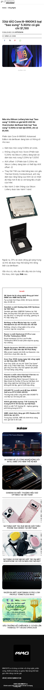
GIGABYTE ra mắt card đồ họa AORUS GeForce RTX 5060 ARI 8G (20, 391)
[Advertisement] (22, 94)
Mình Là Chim (10, 36)
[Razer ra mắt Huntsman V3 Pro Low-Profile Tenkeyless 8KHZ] (22, 577)
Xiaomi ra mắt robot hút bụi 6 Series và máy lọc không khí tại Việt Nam (21, 376)
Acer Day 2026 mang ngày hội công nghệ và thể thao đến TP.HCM (22, 360)
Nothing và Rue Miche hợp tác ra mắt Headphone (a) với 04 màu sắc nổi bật (20, 323)
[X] (9, 40)
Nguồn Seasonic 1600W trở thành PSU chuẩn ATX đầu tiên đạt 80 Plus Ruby (20, 349)
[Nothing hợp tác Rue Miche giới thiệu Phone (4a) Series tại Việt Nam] (22, 511)
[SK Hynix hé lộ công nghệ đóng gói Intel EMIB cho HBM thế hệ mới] (22, 444)
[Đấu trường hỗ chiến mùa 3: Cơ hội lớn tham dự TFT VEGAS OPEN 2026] (22, 610)
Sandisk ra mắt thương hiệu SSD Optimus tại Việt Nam (22, 308)
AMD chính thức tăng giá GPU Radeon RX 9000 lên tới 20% (22, 414)
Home (4, 8)
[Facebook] (4, 40)
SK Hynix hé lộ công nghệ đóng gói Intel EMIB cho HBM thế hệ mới (21, 296)
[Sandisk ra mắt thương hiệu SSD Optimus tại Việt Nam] (22, 477)
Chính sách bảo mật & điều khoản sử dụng (18, 685)
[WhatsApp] (20, 40)
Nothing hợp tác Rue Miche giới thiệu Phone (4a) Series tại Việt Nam (22, 527)
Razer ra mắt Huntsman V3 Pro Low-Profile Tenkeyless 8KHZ (20, 335)
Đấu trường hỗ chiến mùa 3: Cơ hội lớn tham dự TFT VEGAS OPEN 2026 (22, 627)
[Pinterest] (15, 40)
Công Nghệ (12, 8)
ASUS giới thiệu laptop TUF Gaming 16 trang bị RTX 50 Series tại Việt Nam (20, 403)
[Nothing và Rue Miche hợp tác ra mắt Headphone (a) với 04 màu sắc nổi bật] (22, 544)
